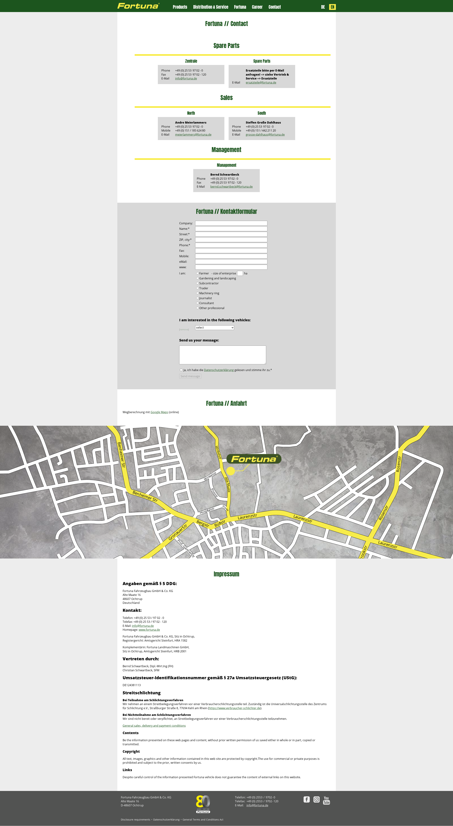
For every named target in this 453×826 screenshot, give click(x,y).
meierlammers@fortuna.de (193, 134)
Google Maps (159, 412)
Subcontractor (209, 283)
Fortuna (240, 7)
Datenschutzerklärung (219, 370)
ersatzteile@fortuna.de (261, 82)
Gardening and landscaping (217, 278)
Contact (275, 7)
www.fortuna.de (149, 630)
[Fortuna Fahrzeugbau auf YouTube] (326, 800)
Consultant (206, 303)
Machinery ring (209, 293)
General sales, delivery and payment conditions (154, 726)
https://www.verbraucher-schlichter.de (234, 708)
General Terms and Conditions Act (203, 819)
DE (323, 7)
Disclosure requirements (135, 819)
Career (257, 7)
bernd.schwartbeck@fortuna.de (231, 187)
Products (180, 7)
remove (184, 329)
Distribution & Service (210, 7)
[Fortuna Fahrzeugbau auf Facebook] (307, 799)
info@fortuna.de (186, 78)
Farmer (204, 273)
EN (332, 7)
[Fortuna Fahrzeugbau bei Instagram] (316, 799)
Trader (203, 288)
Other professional (211, 308)
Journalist (205, 298)
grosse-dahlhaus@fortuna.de (265, 134)
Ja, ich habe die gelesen (228, 370)
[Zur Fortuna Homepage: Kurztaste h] (145, 6)
